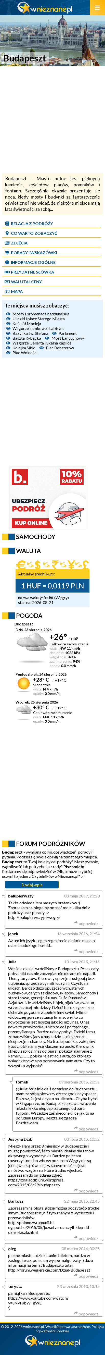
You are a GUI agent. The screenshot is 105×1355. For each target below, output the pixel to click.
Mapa (17, 291)
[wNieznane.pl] (44, 11)
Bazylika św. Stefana (30, 333)
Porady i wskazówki (34, 252)
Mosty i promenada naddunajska (40, 313)
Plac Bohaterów (60, 347)
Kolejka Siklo (23, 347)
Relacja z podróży (32, 223)
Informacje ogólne (33, 262)
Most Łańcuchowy (67, 338)
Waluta (28, 550)
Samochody (35, 536)
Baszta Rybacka (26, 338)
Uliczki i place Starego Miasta (38, 318)
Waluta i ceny (26, 281)
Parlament (68, 333)
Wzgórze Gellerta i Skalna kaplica (41, 342)
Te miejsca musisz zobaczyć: (37, 305)
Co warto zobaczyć (34, 233)
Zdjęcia (19, 242)
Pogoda (29, 615)
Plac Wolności (24, 352)
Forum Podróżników (50, 843)
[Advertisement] (52, 120)
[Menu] (97, 7)
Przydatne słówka (32, 271)
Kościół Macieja (26, 323)
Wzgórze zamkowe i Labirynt (38, 328)
